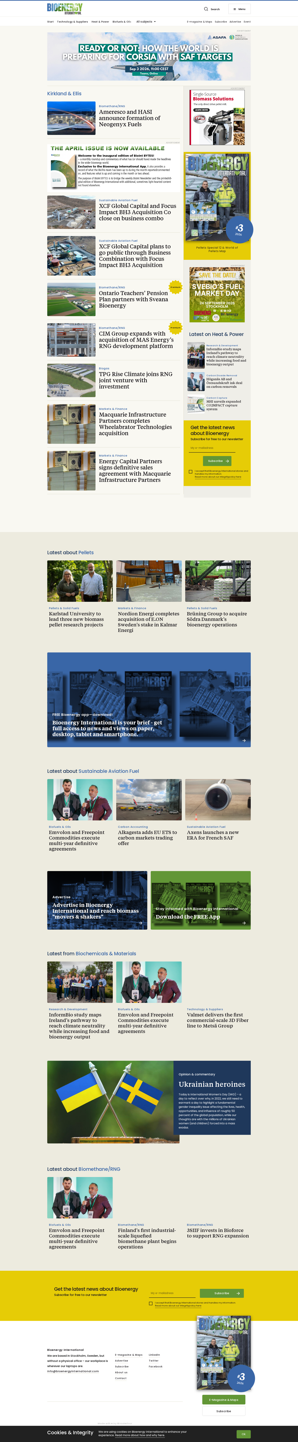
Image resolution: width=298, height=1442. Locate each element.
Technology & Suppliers (72, 22)
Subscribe (221, 22)
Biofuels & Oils (122, 22)
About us (121, 1372)
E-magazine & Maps (199, 22)
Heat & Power (100, 22)
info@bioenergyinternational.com (73, 1371)
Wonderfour (124, 1423)
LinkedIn (154, 1355)
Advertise (235, 22)
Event (247, 22)
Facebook (155, 1366)
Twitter (154, 1360)
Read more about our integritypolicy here (218, 476)
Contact (121, 1378)
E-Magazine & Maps (223, 1400)
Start (50, 22)
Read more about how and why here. (140, 1435)
